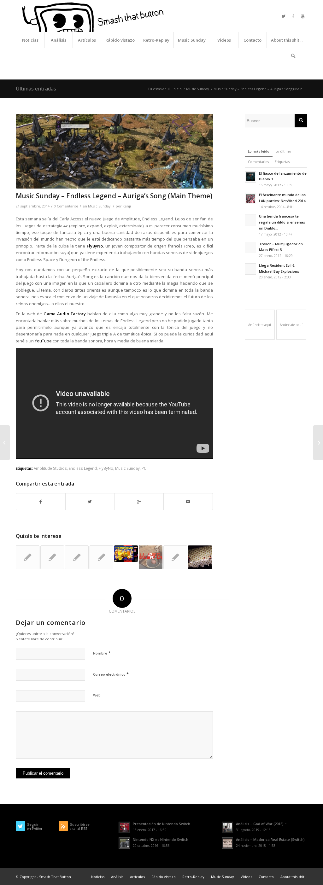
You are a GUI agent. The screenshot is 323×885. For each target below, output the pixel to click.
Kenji (127, 206)
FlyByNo (106, 468)
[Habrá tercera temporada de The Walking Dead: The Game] (200, 557)
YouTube (43, 341)
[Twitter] (283, 16)
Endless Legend (83, 468)
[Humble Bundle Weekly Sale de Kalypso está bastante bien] (101, 557)
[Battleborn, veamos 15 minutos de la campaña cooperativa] (5, 442)
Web (97, 695)
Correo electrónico (111, 674)
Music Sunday (197, 88)
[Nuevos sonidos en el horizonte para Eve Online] (77, 557)
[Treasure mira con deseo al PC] (27, 557)
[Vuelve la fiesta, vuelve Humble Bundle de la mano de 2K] (150, 557)
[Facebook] (293, 16)
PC (144, 468)
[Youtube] (302, 16)
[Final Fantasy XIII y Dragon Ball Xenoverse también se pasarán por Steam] (318, 442)
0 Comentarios (66, 206)
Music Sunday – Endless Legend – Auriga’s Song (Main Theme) (114, 195)
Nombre (101, 653)
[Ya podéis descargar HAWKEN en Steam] (175, 557)
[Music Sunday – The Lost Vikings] (126, 553)
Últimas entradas (36, 88)
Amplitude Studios (50, 468)
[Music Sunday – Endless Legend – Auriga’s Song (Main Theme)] (114, 151)
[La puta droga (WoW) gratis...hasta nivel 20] (52, 557)
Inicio (177, 88)
